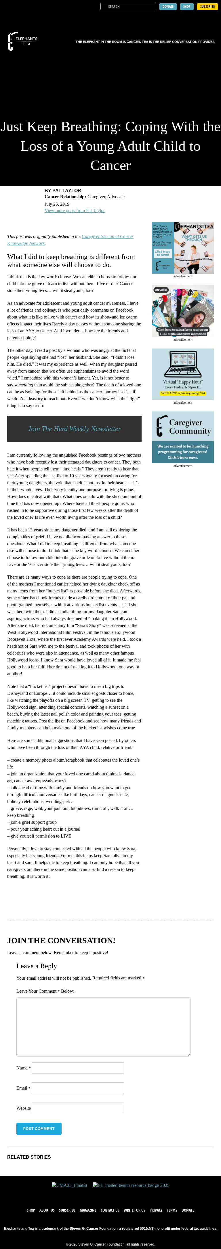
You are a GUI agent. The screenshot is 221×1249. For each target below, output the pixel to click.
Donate (188, 1210)
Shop (31, 1210)
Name (23, 1067)
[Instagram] (116, 1194)
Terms (172, 1210)
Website (23, 1108)
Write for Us (134, 1210)
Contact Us (110, 1210)
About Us (47, 1210)
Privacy (156, 1210)
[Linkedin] (128, 1194)
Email (23, 1088)
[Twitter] (105, 1194)
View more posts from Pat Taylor (75, 210)
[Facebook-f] (93, 1194)
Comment (49, 991)
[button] (213, 17)
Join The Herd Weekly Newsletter (74, 428)
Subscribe (67, 1210)
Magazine (88, 1210)
